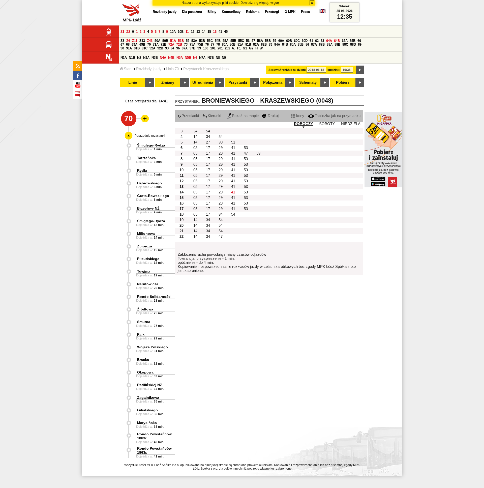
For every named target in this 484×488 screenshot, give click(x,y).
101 (213, 48)
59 (274, 41)
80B (232, 44)
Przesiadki (190, 116)
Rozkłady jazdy (149, 69)
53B (202, 41)
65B (352, 41)
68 (128, 44)
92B (160, 48)
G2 (251, 48)
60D (305, 41)
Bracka (143, 360)
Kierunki (214, 116)
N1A (123, 58)
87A (314, 44)
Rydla (142, 170)
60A (281, 41)
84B (285, 44)
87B (322, 44)
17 (208, 148)
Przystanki (237, 82)
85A (293, 44)
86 (307, 44)
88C (345, 44)
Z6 (128, 41)
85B (301, 44)
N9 (224, 58)
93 (167, 48)
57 (253, 41)
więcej (275, 3)
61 (311, 41)
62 (317, 41)
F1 (239, 48)
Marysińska (147, 423)
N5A (179, 58)
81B (248, 44)
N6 (195, 58)
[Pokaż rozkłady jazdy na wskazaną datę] (360, 70)
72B (179, 44)
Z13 (142, 41)
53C (210, 41)
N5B (188, 58)
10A (173, 32)
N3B (155, 58)
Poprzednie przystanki (150, 135)
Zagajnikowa (148, 397)
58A (260, 41)
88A (329, 44)
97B (192, 48)
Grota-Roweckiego (153, 196)
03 (195, 148)
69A (134, 44)
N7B (210, 58)
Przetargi (272, 12)
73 (186, 44)
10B (181, 32)
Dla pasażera (192, 12)
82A (256, 44)
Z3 (122, 41)
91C (144, 48)
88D (353, 44)
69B (142, 44)
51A (173, 41)
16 (215, 32)
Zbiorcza (144, 246)
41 (220, 32)
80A (225, 44)
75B (200, 44)
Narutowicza (147, 284)
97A (185, 48)
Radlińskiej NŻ (149, 385)
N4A (163, 58)
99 (199, 48)
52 (187, 41)
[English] (322, 12)
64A (329, 41)
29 (221, 148)
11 (187, 32)
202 (227, 48)
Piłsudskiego (148, 259)
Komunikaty (231, 12)
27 (208, 142)
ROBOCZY (303, 124)
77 (212, 44)
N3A (146, 58)
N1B (132, 58)
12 (192, 32)
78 (218, 44)
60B (289, 41)
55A (225, 41)
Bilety (211, 12)
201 (220, 48)
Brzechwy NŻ (148, 208)
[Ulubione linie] (143, 118)
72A (171, 44)
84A (277, 44)
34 (195, 131)
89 (359, 44)
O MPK (290, 12)
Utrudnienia (202, 82)
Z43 (150, 41)
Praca (305, 12)
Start (128, 69)
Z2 (128, 32)
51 (233, 142)
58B (268, 41)
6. (233, 48)
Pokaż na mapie (245, 116)
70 (149, 44)
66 (359, 41)
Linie (132, 82)
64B (337, 41)
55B (233, 41)
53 (246, 148)
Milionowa (146, 234)
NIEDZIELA (350, 124)
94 (172, 48)
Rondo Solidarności (154, 297)
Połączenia (272, 82)
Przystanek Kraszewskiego (206, 69)
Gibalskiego (147, 410)
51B (181, 41)
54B (218, 41)
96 (178, 48)
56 (248, 41)
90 (122, 48)
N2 (139, 58)
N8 (218, 58)
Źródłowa (145, 309)
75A (192, 44)
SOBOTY (327, 124)
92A (152, 48)
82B (264, 44)
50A (157, 41)
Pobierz (343, 82)
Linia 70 (172, 69)
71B (163, 44)
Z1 (122, 32)
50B (165, 41)
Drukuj (273, 116)
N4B (171, 58)
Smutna (143, 322)
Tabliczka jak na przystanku (337, 116)
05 (195, 153)
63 (322, 41)
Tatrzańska (146, 158)
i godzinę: (333, 70)
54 (208, 131)
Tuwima (143, 271)
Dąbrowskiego (149, 183)
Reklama (252, 12)
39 (221, 142)
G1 (245, 48)
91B (137, 48)
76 (207, 44)
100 (205, 48)
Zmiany (167, 82)
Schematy (308, 82)
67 (122, 44)
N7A (202, 58)
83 (270, 44)
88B (337, 44)
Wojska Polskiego (152, 347)
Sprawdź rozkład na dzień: (287, 70)
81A (240, 44)
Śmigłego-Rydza (151, 145)
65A (345, 41)
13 (198, 32)
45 (226, 32)
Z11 (134, 41)
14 (203, 32)
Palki (141, 334)
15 (209, 32)
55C (241, 41)
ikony (299, 116)
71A (156, 44)
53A (194, 41)
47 (246, 153)
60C (297, 41)
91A (129, 48)
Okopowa (145, 372)
